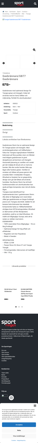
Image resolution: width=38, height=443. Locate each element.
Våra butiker (5, 354)
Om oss (4, 350)
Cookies (13, 440)
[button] (35, 406)
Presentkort (5, 379)
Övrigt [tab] (5, 132)
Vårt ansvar (5, 352)
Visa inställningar (19, 436)
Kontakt (4, 377)
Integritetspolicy (21, 440)
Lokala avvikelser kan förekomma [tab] (17, 139)
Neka (19, 430)
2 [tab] (19, 307)
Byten (3, 375)
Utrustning (6, 14)
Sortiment (12, 12)
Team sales (5, 373)
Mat (23, 14)
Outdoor (24, 12)
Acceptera (19, 425)
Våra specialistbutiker (8, 357)
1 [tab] (16, 307)
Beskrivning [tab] (7, 125)
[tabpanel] (11, 286)
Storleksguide (6, 381)
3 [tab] (22, 307)
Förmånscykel (6, 383)
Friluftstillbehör (15, 14)
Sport (19, 12)
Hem (6, 12)
